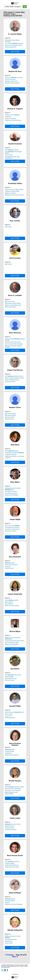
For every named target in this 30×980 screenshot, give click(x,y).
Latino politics (9, 602)
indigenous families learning (13, 120)
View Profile (15, 51)
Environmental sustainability (13, 788)
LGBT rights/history (10, 307)
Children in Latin (12, 115)
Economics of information (12, 529)
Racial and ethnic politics (12, 605)
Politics (8, 264)
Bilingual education (10, 193)
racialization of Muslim (14, 452)
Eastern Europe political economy (14, 378)
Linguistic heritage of (12, 191)
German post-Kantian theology (13, 344)
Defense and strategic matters (13, 45)
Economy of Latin (12, 525)
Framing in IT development (12, 790)
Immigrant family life (10, 454)
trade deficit (9, 417)
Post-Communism (10, 381)
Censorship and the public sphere (14, 640)
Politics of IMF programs (12, 380)
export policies (10, 413)
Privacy (26, 966)
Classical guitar (9, 676)
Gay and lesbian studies (12, 642)
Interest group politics (11, 564)
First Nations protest (11, 491)
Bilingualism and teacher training (14, 195)
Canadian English (10, 900)
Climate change (9, 751)
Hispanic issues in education (14, 189)
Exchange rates (9, 419)
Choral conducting (10, 79)
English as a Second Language (13, 904)
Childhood (8, 116)
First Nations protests (11, 493)
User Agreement (5, 967)
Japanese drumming (13, 77)
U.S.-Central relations (14, 43)
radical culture (10, 301)
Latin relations (12, 150)
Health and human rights (12, 867)
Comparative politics (11, 939)
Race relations (9, 604)
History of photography (11, 644)
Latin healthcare (12, 861)
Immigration (8, 753)
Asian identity (11, 451)
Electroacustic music (11, 678)
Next (14, 957)
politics (10, 563)
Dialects (7, 902)
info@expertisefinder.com (13, 966)
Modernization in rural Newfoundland (11, 793)
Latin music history (13, 675)
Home (21, 966)
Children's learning (10, 118)
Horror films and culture (14, 712)
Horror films (8, 716)
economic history (12, 824)
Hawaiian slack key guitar (12, 83)
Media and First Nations (11, 495)
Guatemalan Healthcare (11, 865)
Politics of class (9, 568)
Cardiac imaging (9, 863)
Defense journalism (10, 47)
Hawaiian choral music (11, 81)
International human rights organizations (12, 157)
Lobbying (7, 566)
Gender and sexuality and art (13, 305)
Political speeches (10, 717)
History (8, 227)
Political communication (11, 755)
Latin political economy (14, 376)
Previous (10, 955)
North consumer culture (14, 787)
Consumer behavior (10, 829)
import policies (10, 415)
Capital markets (9, 828)
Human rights (9, 155)
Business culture (9, 826)
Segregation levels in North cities (13, 489)
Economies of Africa (10, 531)
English (10, 899)
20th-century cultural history (13, 303)
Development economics (12, 527)
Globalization (8, 941)
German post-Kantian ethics (13, 342)
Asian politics (11, 600)
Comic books (9, 714)
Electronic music (9, 680)
